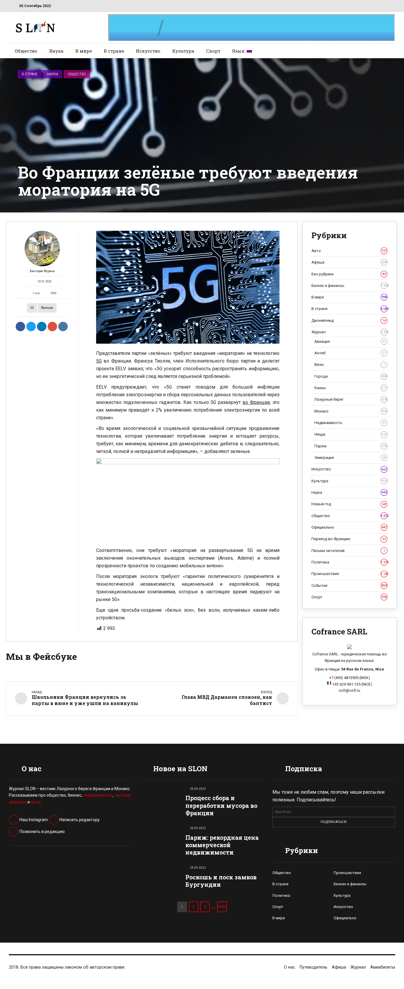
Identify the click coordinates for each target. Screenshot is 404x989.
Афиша (349, 262)
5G (32, 308)
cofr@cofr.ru (349, 690)
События (349, 585)
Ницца (350, 434)
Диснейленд (348, 320)
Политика (349, 562)
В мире (83, 51)
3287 (222, 906)
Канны (350, 388)
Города (350, 376)
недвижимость (98, 795)
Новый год (348, 504)
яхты (35, 802)
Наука (56, 51)
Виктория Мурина (42, 271)
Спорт (213, 51)
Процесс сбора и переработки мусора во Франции (221, 805)
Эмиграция (350, 457)
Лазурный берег (350, 399)
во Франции (256, 402)
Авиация (350, 341)
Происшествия (349, 573)
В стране (114, 51)
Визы (349, 364)
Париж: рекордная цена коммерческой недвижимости (222, 845)
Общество (26, 51)
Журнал (349, 332)
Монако (350, 411)
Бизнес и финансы (349, 285)
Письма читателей (348, 550)
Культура (183, 51)
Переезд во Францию (348, 539)
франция (47, 308)
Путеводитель (313, 967)
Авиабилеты (382, 967)
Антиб (350, 353)
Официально (349, 527)
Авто (349, 251)
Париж (350, 446)
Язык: (239, 51)
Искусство (148, 51)
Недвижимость (350, 422)
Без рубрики (348, 274)
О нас (289, 967)
